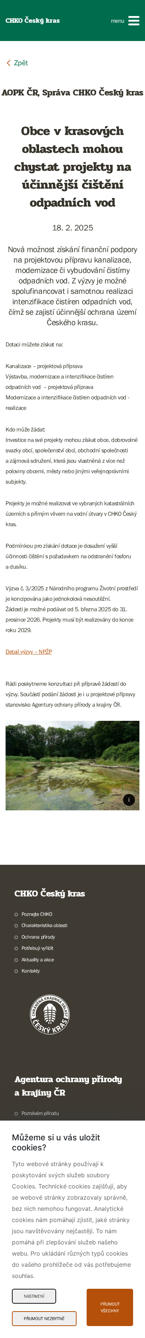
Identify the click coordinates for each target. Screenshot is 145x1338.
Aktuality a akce (38, 959)
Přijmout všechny (110, 1307)
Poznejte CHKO (37, 914)
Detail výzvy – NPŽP (29, 651)
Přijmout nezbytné (44, 1318)
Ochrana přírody (38, 937)
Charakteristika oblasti (44, 925)
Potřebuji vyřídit (37, 948)
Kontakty (31, 971)
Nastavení (34, 1296)
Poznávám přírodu (40, 1113)
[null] (17, 62)
